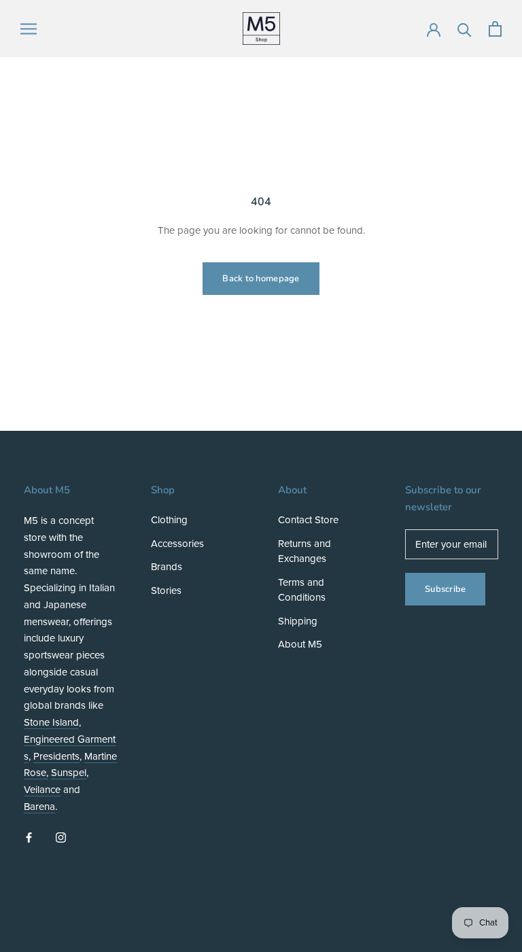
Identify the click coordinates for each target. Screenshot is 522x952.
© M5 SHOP (58, 915)
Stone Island (51, 722)
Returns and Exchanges (304, 551)
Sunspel (68, 772)
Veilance (42, 789)
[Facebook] (29, 837)
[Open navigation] (28, 29)
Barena (39, 806)
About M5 (300, 644)
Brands (166, 567)
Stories (166, 590)
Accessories (177, 543)
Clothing (169, 520)
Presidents (56, 756)
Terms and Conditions (302, 590)
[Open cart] (495, 29)
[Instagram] (61, 837)
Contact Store (308, 520)
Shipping (297, 621)
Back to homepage (260, 278)
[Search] (464, 29)
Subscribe (445, 589)
